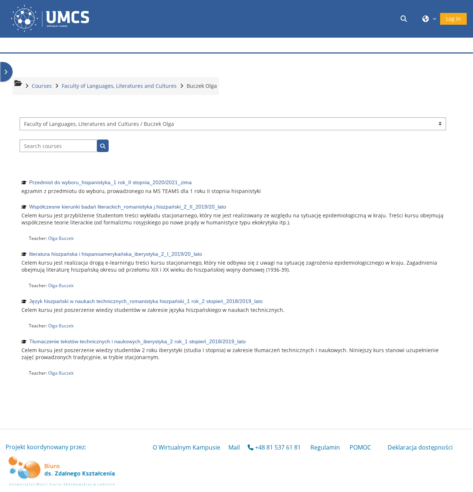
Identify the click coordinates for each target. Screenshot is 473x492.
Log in (453, 18)
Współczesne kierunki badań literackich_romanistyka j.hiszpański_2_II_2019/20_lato (127, 207)
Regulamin (325, 447)
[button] (405, 18)
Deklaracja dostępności (420, 447)
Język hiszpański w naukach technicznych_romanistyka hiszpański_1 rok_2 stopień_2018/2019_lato (146, 301)
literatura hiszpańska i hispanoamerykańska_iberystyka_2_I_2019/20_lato (115, 254)
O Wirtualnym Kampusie (186, 447)
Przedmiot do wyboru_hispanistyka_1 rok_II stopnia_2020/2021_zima (110, 182)
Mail (234, 447)
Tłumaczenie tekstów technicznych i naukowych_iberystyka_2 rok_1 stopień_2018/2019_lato (137, 341)
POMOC (360, 447)
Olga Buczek (61, 238)
